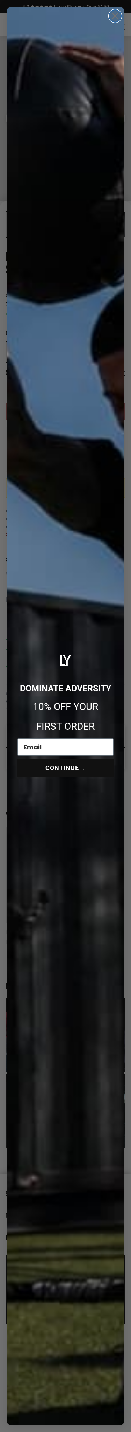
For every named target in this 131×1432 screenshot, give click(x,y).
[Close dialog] (115, 16)
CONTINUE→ (65, 768)
